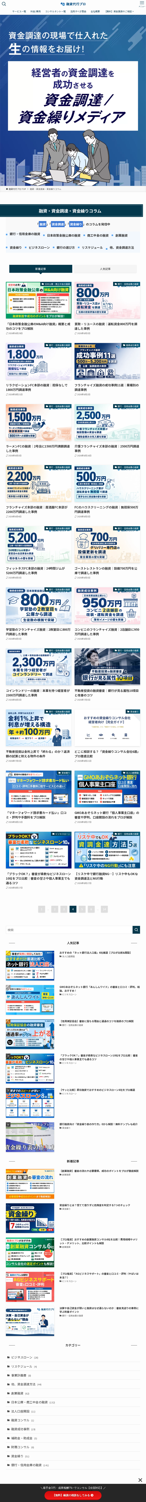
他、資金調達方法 (26, 1384)
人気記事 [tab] (105, 269)
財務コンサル (22, 1447)
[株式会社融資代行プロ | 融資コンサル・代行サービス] (73, 4)
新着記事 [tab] (40, 269)
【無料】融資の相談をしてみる (71, 1495)
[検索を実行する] (136, 930)
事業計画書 (21, 1375)
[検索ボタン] (4, 4)
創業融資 (20, 1393)
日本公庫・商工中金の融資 (33, 1402)
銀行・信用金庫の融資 (30, 1465)
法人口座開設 (23, 1411)
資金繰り (20, 1456)
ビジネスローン (24, 1357)
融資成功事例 (23, 1429)
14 (104, 909)
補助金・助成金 (24, 1438)
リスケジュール (24, 1366)
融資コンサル (22, 1420)
